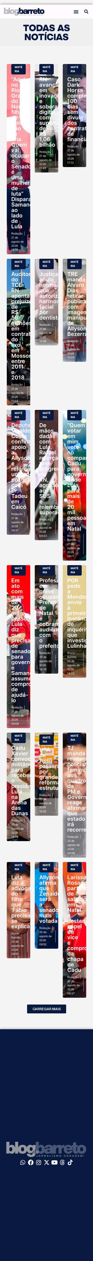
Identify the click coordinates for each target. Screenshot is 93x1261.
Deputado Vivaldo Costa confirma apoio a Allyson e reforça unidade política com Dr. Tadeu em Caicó (24, 466)
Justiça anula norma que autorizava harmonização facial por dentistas (58, 296)
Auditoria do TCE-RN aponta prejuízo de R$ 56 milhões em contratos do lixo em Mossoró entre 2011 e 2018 (24, 326)
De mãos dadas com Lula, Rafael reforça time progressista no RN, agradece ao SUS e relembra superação (55, 469)
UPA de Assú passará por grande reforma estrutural (52, 768)
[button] (76, 11)
